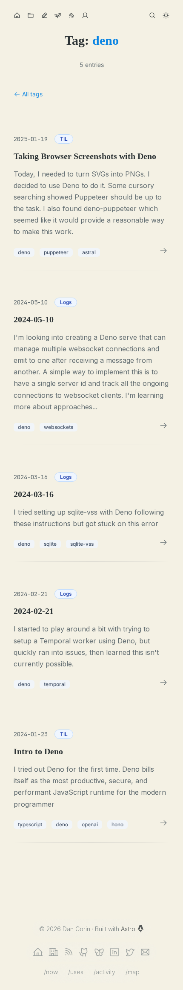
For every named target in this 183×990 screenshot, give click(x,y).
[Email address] (145, 952)
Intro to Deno (38, 751)
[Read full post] (163, 251)
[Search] (152, 15)
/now (51, 972)
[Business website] (53, 952)
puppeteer (56, 252)
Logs (65, 302)
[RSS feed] (68, 952)
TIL (64, 139)
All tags (32, 94)
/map (133, 972)
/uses (75, 972)
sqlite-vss (82, 544)
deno (24, 252)
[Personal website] (38, 952)
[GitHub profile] (84, 952)
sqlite (50, 544)
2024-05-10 (31, 302)
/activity (104, 972)
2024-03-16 (31, 477)
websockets (58, 427)
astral (89, 252)
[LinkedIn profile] (114, 952)
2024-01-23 (31, 734)
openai (90, 824)
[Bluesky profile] (99, 952)
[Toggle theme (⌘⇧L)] (166, 15)
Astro (129, 928)
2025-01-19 (31, 139)
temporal (55, 684)
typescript (30, 824)
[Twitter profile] (130, 952)
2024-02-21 (31, 594)
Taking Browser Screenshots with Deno (85, 156)
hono (117, 824)
